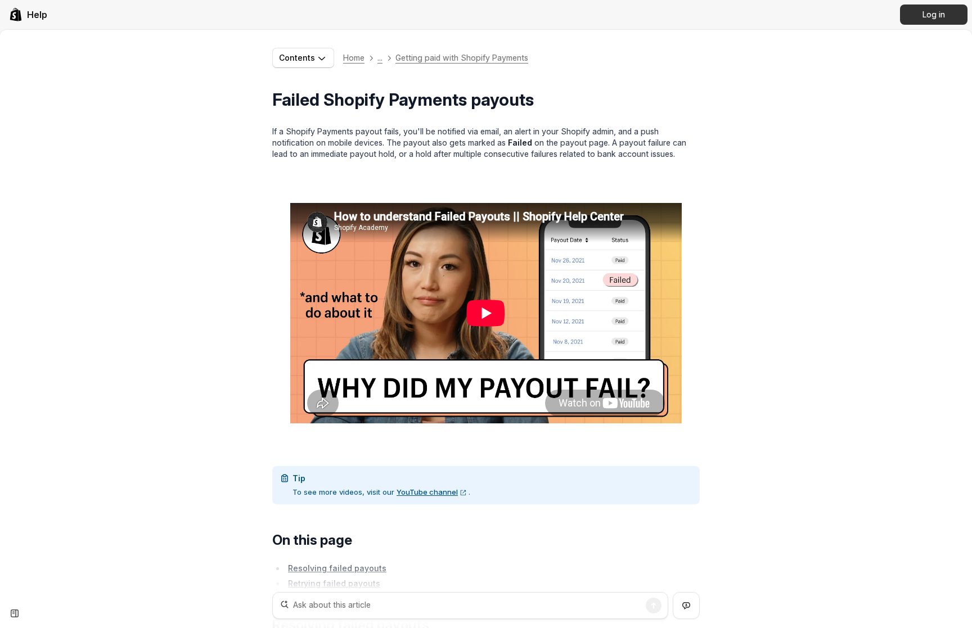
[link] (28, 14)
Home (353, 57)
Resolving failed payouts (337, 568)
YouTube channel (427, 491)
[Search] (654, 605)
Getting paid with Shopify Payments (461, 57)
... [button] (379, 57)
